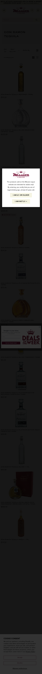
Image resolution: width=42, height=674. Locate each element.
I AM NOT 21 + (21, 201)
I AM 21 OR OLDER (21, 195)
